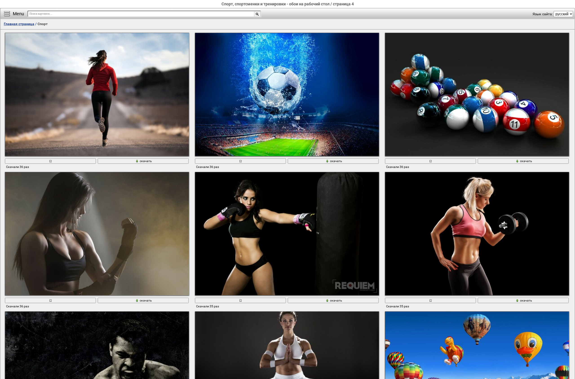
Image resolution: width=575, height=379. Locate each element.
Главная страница (19, 24)
